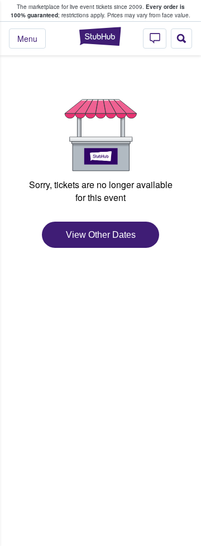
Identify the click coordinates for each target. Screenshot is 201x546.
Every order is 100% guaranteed (98, 11)
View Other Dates (101, 235)
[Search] (181, 38)
